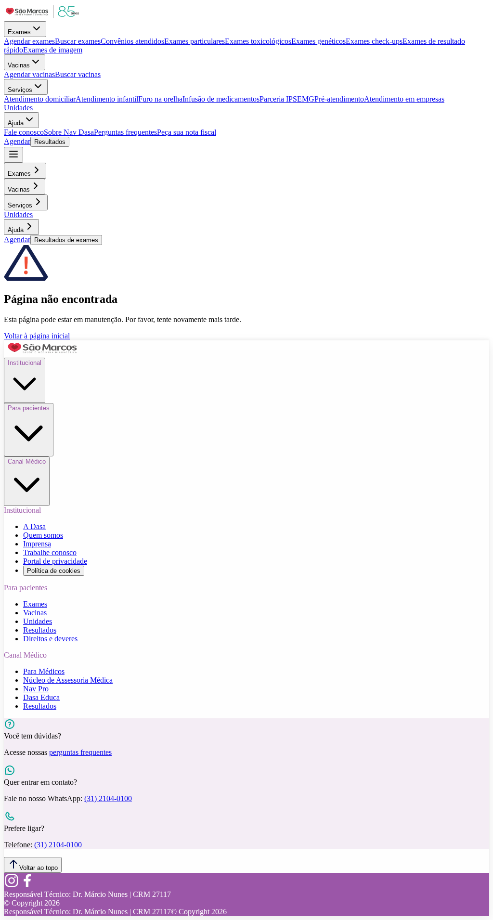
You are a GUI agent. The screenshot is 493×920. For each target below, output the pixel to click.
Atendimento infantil (107, 99)
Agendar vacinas (29, 74)
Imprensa (37, 544)
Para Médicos (44, 671)
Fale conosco (24, 132)
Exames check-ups (374, 41)
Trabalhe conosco (50, 552)
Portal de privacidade (55, 561)
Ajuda (16, 123)
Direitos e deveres (50, 639)
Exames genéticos (318, 41)
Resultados (49, 141)
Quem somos (43, 535)
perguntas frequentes (80, 752)
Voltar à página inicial (37, 336)
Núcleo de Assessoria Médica (68, 680)
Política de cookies (53, 570)
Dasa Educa (41, 697)
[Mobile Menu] (13, 155)
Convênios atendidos (132, 41)
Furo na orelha (160, 99)
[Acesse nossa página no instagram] (11, 885)
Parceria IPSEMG (286, 99)
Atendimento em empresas (404, 99)
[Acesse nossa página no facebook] (27, 885)
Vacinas (19, 65)
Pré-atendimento (339, 99)
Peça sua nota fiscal (186, 132)
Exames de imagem (52, 50)
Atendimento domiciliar (40, 99)
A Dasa (34, 526)
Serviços (20, 89)
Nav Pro (36, 689)
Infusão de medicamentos (220, 99)
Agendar (17, 141)
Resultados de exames (66, 240)
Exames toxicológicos (258, 41)
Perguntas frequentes (125, 132)
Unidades (18, 108)
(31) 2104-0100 (108, 798)
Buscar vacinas (78, 74)
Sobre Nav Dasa (69, 132)
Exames (19, 32)
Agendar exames (29, 41)
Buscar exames (78, 41)
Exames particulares (194, 41)
